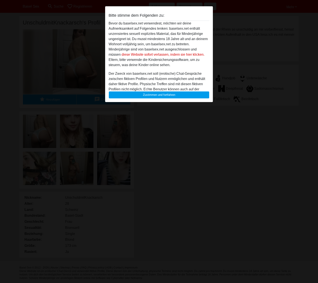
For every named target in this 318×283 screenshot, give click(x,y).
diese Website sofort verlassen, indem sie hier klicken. (163, 54)
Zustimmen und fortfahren (159, 94)
